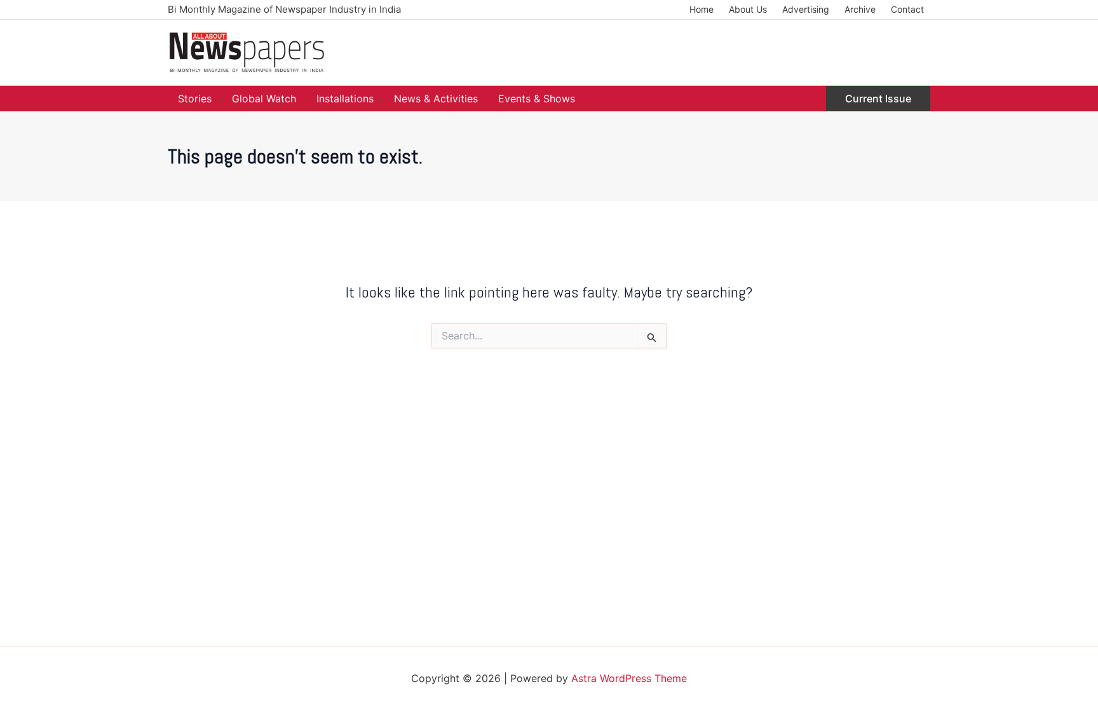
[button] (878, 98)
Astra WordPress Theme (629, 678)
